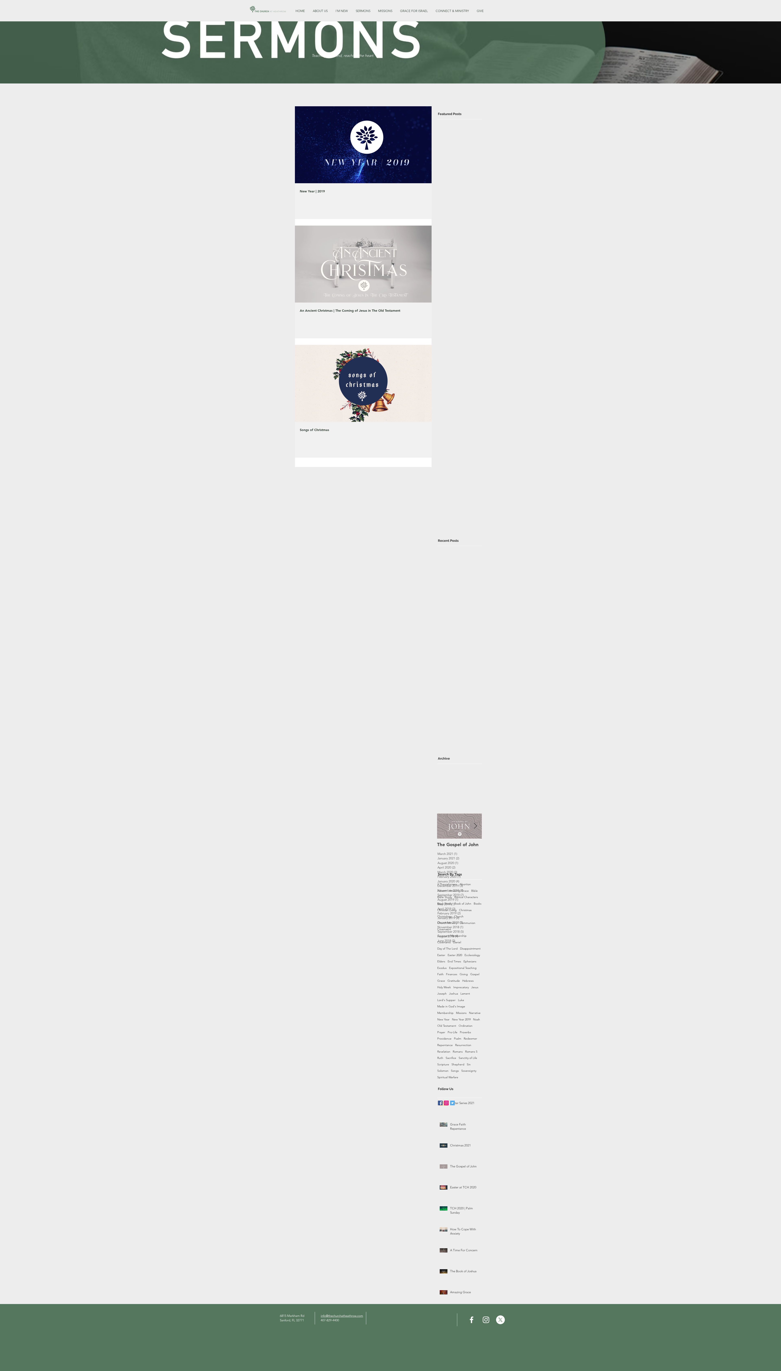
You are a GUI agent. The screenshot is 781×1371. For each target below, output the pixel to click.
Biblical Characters (466, 897)
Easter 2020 (455, 955)
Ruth (440, 1058)
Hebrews (468, 981)
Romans (458, 1051)
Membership (445, 1013)
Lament (465, 993)
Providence (444, 1038)
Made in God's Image (451, 1006)
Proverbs (465, 1032)
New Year (443, 1019)
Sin (469, 1064)
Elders (441, 961)
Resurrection (463, 1045)
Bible (474, 891)
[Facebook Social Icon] (440, 1103)
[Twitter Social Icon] (452, 1103)
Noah (476, 1019)
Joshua (453, 993)
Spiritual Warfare (447, 1077)
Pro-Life (452, 1032)
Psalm (457, 1038)
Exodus (442, 968)
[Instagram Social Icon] (446, 1103)
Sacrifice (451, 1058)
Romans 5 (471, 1051)
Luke (461, 1000)
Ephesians (470, 961)
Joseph (442, 993)
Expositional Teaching (463, 968)
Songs (455, 1071)
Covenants (444, 942)
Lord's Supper (446, 1000)
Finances (451, 974)
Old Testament (446, 1026)
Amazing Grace (459, 891)
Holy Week (444, 987)
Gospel (474, 974)
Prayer (441, 1032)
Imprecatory (461, 987)
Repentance (445, 1045)
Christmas (465, 910)
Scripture (443, 1064)
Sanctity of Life (468, 1058)
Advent (442, 891)
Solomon (442, 1071)
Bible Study (444, 897)
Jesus (474, 987)
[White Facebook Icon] (471, 1319)
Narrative (475, 1013)
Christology (444, 916)
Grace (441, 981)
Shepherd (458, 1064)
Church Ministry (447, 923)
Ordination (465, 1026)
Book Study (444, 903)
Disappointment (470, 948)
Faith (440, 974)
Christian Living (447, 910)
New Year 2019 (461, 1019)
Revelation (443, 1051)
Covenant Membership (452, 936)
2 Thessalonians (447, 884)
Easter (441, 955)
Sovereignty (468, 1071)
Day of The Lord (447, 948)
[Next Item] (475, 826)
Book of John (462, 903)
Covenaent (444, 929)
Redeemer (470, 1038)
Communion (467, 923)
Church (459, 916)
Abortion (465, 884)
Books (477, 903)
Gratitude (453, 981)
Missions (461, 1013)
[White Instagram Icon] (486, 1319)
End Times (454, 961)
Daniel (457, 942)
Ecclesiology (472, 955)
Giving (464, 974)
